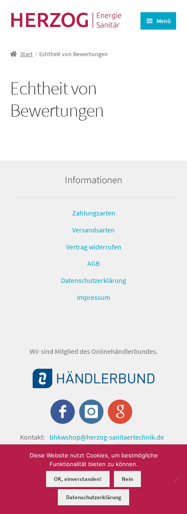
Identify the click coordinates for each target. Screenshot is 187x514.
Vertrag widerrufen (93, 246)
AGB (93, 263)
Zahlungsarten (93, 212)
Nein (127, 479)
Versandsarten (93, 229)
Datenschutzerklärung (93, 280)
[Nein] (176, 479)
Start (26, 54)
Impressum (93, 296)
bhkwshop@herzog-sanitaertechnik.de (107, 437)
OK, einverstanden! (77, 479)
